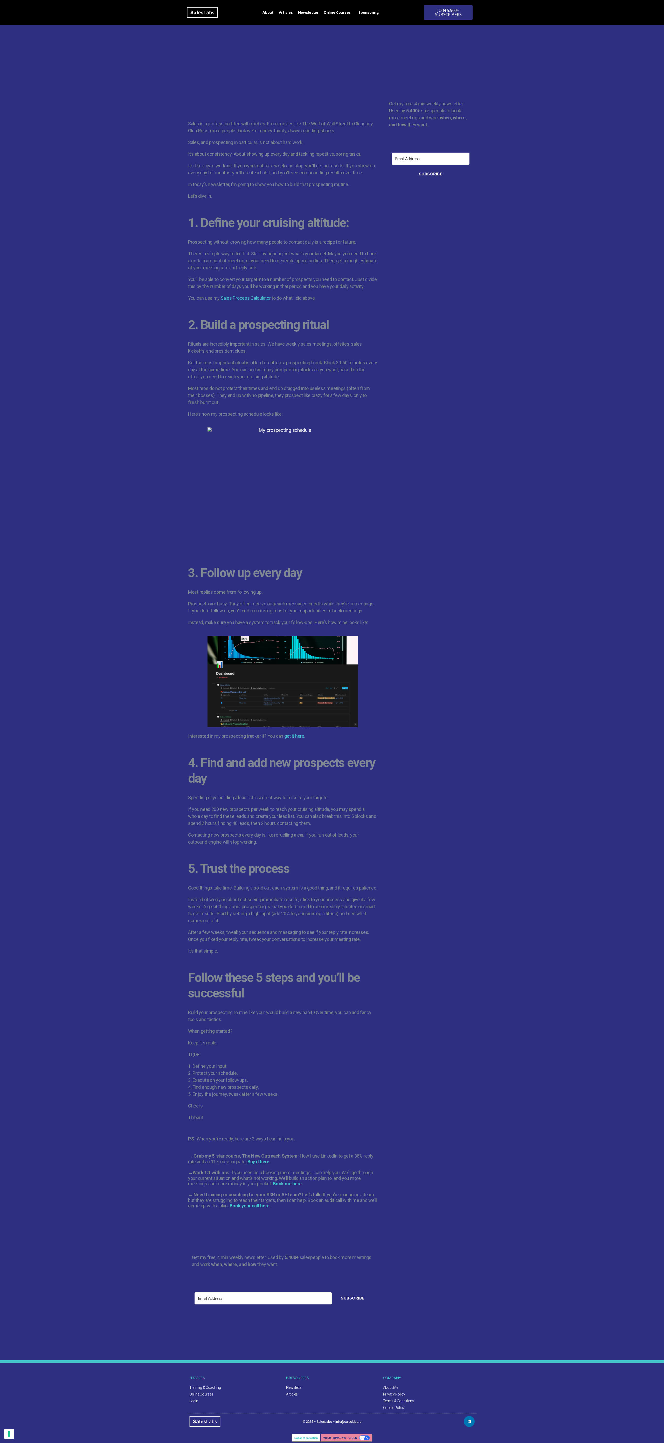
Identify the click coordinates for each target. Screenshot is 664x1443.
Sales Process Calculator (246, 298)
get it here (294, 736)
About (268, 12)
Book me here (287, 1183)
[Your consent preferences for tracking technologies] (9, 1434)
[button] (448, 12)
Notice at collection (306, 1437)
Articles (286, 12)
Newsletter (308, 12)
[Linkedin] (469, 1421)
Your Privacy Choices (340, 1437)
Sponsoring (368, 12)
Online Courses (337, 12)
